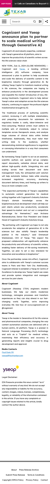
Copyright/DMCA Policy (12, 480)
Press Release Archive (29, 470)
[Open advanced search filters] (40, 21)
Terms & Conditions (35, 475)
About (14, 470)
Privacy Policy (32, 480)
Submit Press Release (15, 475)
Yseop (22, 69)
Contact (44, 480)
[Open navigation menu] (4, 21)
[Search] (34, 21)
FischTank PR (8, 352)
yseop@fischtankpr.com (12, 355)
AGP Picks (6, 4)
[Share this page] (46, 21)
